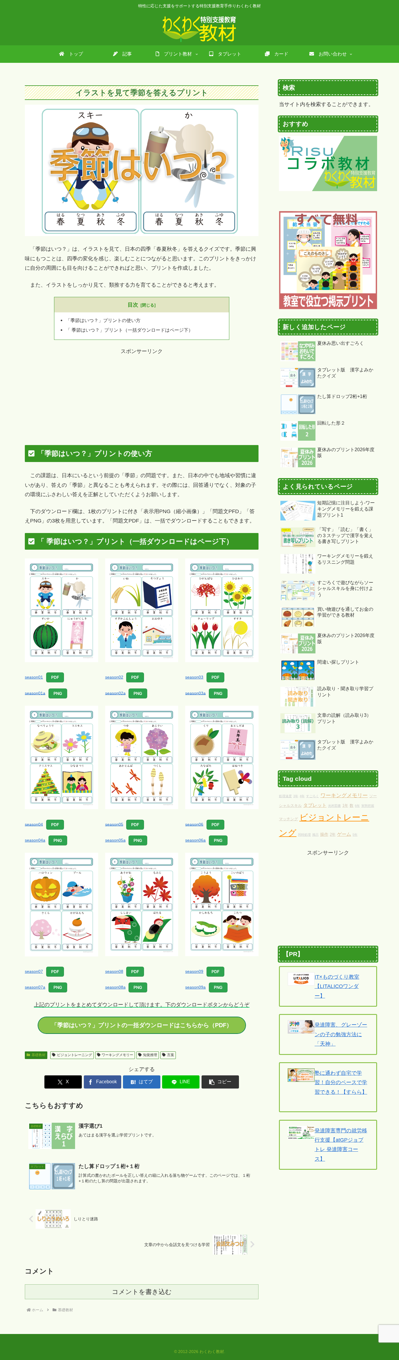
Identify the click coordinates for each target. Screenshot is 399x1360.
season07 (34, 971)
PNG (57, 693)
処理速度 (285, 796)
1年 (345, 806)
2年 (333, 835)
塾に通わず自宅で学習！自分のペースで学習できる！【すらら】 (341, 1082)
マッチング (288, 819)
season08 (114, 971)
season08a (115, 987)
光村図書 (334, 805)
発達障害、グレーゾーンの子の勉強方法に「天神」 (341, 1034)
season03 (194, 677)
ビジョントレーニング (74, 1055)
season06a (195, 840)
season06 (194, 824)
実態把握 (367, 805)
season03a (195, 693)
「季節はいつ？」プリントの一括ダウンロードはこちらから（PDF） (141, 1025)
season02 (114, 677)
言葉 (170, 1055)
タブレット (315, 805)
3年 (295, 796)
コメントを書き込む (142, 1291)
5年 (355, 834)
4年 (302, 796)
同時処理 (304, 834)
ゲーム (344, 834)
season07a (35, 987)
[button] (220, 1082)
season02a (115, 693)
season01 (34, 677)
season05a (115, 840)
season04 (34, 824)
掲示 (315, 834)
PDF (55, 677)
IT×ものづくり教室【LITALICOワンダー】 (337, 986)
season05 (114, 824)
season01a (35, 693)
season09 (194, 971)
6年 (357, 805)
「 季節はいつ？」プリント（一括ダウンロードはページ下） (129, 330)
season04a (35, 840)
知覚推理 (150, 1055)
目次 (133, 305)
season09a (195, 987)
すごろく (312, 796)
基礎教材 (39, 1055)
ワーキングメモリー (117, 1055)
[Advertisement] (142, 397)
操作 (324, 834)
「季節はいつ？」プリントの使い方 (103, 320)
